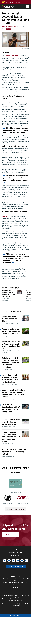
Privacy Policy (16, 605)
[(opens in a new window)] (12, 2)
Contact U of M (25, 604)
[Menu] (27, 6)
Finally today (5, 216)
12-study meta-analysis (12, 55)
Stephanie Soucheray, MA (9, 26)
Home (15, 549)
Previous (16, 288)
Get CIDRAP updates (15, 615)
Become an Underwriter (15, 509)
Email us (15, 588)
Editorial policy (15, 552)
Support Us (10, 534)
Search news (15, 555)
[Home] (8, 6)
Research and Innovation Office (10, 604)
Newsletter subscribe (15, 566)
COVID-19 (8, 29)
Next (18, 288)
